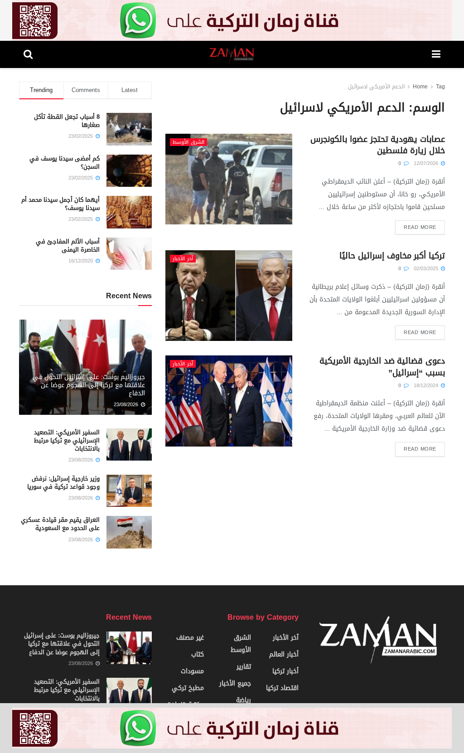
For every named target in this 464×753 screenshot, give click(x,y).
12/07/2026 (427, 163)
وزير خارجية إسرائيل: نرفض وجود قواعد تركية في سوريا (63, 482)
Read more (420, 227)
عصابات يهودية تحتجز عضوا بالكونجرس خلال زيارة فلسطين (377, 144)
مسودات (192, 671)
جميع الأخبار (235, 683)
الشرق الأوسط (188, 142)
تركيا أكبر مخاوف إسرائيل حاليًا (392, 255)
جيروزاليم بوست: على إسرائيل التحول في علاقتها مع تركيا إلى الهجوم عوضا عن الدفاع (89, 385)
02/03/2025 (427, 268)
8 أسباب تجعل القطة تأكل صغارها (67, 121)
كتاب (197, 654)
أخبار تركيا (285, 671)
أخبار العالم (284, 654)
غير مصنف (190, 638)
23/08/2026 (127, 404)
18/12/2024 (427, 385)
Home (420, 87)
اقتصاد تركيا (282, 688)
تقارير (244, 667)
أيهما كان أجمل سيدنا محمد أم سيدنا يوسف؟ (60, 204)
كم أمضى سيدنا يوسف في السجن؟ (64, 162)
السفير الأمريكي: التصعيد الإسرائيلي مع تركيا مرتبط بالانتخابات (67, 440)
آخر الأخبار (183, 258)
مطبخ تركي (188, 688)
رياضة (243, 700)
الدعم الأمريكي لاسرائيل (376, 87)
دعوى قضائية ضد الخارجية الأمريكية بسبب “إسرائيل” (382, 366)
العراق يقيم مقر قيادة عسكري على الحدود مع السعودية (60, 524)
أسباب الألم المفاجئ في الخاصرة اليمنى (68, 245)
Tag (440, 87)
